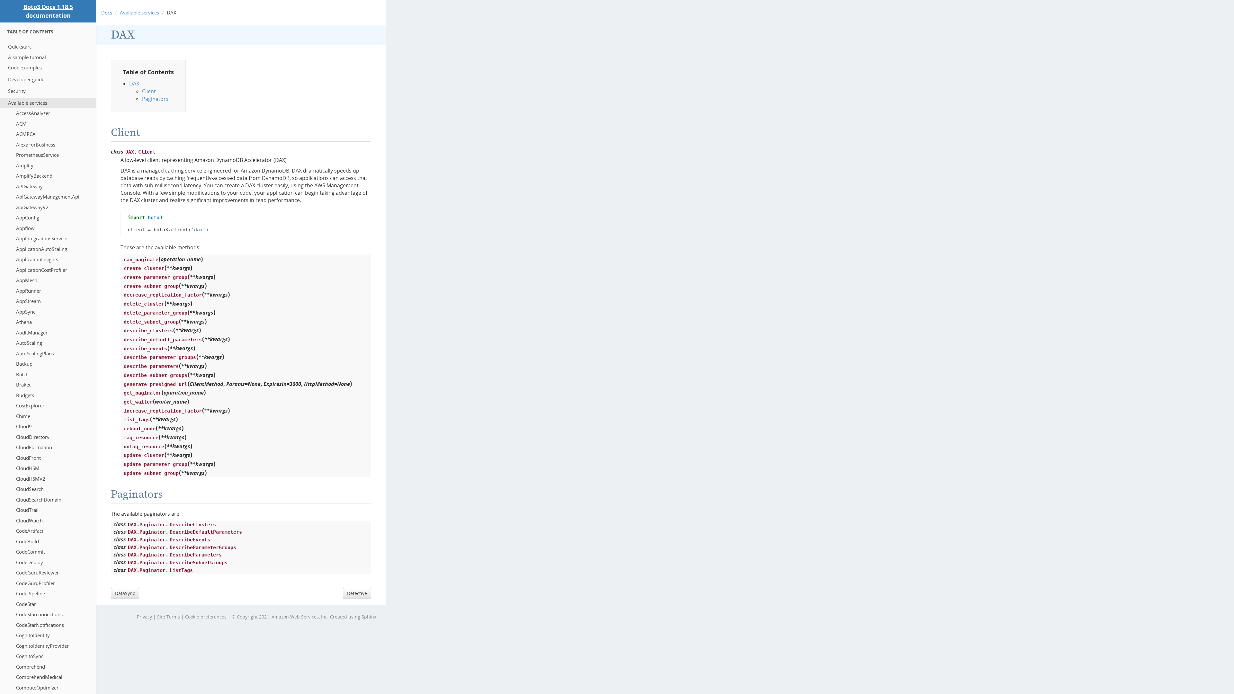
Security (17, 91)
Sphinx (369, 617)
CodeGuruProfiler (35, 583)
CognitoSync (29, 656)
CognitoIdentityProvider (42, 646)
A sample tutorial (27, 57)
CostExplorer (30, 405)
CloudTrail (27, 510)
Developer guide (26, 79)
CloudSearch (30, 489)
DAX (123, 35)
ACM (21, 123)
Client (149, 91)
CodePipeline (30, 593)
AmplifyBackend (34, 176)
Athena (24, 322)
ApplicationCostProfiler (41, 270)
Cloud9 (24, 426)
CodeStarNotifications (40, 625)
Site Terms (168, 617)
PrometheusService (37, 155)
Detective (357, 593)
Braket (23, 384)
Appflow (25, 228)
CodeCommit (30, 551)
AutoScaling (29, 343)
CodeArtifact (29, 531)
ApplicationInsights (37, 259)
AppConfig (27, 217)
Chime (23, 416)
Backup (24, 363)
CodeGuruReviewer (37, 572)
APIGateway (29, 186)
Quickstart (19, 46)
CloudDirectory (32, 437)
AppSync (25, 311)
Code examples (25, 67)
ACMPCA (26, 134)
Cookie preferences (206, 617)
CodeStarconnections (39, 614)
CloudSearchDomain (38, 499)
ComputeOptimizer (37, 687)
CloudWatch (29, 520)
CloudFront (28, 458)
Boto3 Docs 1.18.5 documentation (48, 11)
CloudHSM (28, 468)
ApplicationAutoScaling (41, 249)
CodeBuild (27, 541)
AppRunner (28, 291)
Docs (106, 12)
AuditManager (32, 332)
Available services (27, 103)
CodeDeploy (29, 562)
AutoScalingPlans (35, 353)
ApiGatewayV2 (32, 207)
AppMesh (26, 280)
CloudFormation (34, 447)
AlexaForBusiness (35, 144)
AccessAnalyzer (33, 113)
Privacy (144, 617)
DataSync (125, 593)
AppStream (28, 301)
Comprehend (30, 666)
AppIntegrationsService (41, 238)
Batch (22, 374)
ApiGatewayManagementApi (47, 196)
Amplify (24, 165)
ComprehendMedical (39, 677)
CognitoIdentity (33, 635)
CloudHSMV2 (30, 479)
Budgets (25, 395)
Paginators (155, 98)
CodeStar (26, 604)
